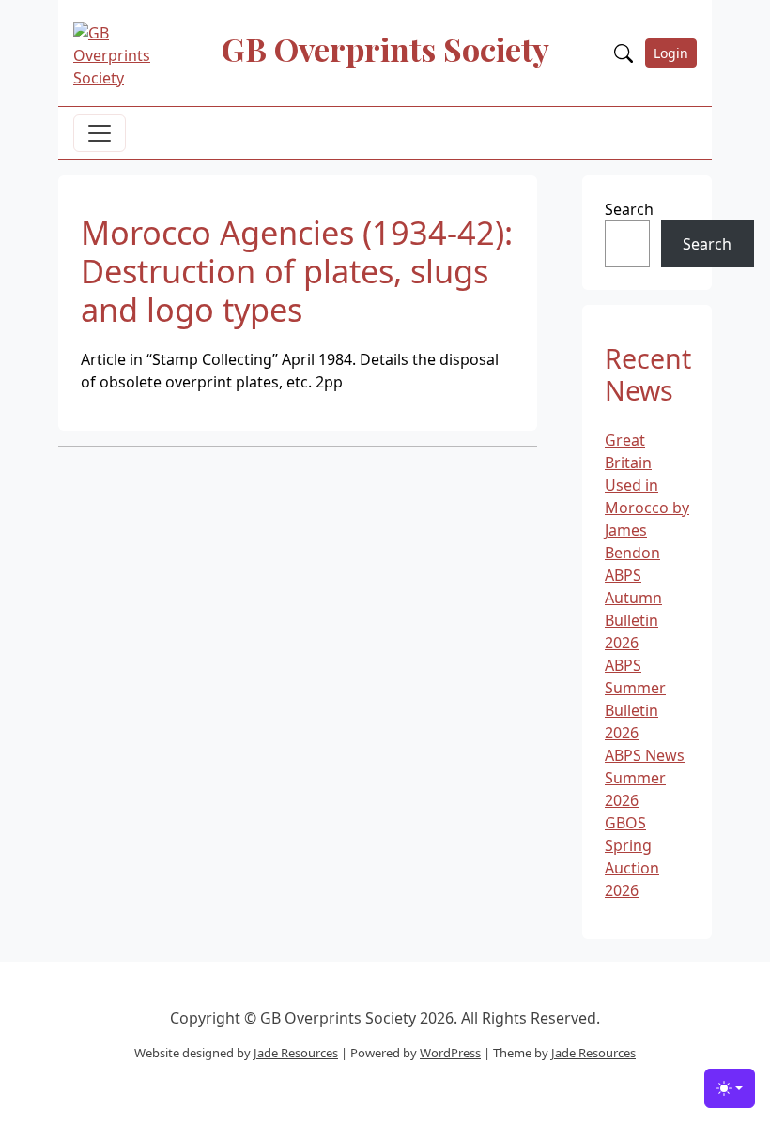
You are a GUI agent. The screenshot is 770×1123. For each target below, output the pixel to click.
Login (671, 53)
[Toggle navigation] (99, 133)
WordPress (450, 1052)
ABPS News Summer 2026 (645, 778)
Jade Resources (296, 1052)
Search (629, 209)
